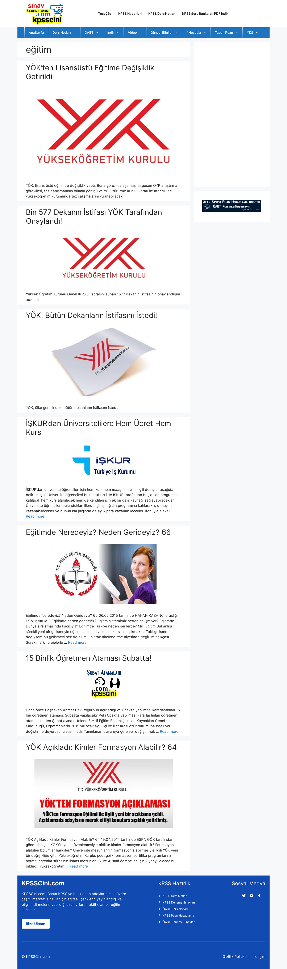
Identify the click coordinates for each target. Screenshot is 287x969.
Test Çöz (105, 14)
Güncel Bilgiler (162, 33)
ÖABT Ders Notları (175, 909)
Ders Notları (62, 33)
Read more (35, 516)
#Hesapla (194, 33)
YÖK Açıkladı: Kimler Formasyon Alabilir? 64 (101, 747)
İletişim (259, 956)
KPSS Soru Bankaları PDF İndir (205, 14)
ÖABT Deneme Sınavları (179, 922)
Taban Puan (224, 33)
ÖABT (89, 33)
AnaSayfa (36, 33)
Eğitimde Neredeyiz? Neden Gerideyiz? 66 (98, 532)
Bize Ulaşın (35, 924)
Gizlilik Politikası (235, 956)
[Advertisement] (233, 114)
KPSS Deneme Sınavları (179, 902)
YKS (250, 33)
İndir (110, 33)
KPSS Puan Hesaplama (178, 915)
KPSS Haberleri (130, 14)
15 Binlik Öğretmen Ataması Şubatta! (88, 658)
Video (132, 33)
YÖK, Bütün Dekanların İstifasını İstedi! (91, 315)
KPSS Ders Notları (161, 14)
